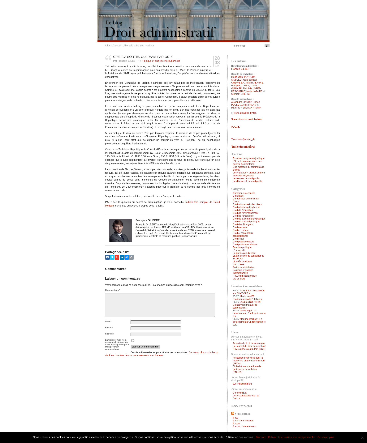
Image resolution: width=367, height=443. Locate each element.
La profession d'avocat (244, 253)
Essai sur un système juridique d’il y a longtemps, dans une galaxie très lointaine (249, 161)
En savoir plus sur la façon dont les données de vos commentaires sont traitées (161, 354)
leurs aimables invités (245, 113)
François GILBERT (241, 69)
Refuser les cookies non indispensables (292, 437)
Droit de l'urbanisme (243, 216)
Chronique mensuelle (244, 193)
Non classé (238, 264)
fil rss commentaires (243, 420)
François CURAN (240, 85)
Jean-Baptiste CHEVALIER (244, 81)
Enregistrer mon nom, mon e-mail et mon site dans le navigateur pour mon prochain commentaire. (117, 344)
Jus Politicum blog (242, 383)
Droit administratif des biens (247, 204)
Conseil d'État (240, 392)
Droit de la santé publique (246, 221)
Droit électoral (240, 227)
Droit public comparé (243, 241)
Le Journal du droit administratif (249, 346)
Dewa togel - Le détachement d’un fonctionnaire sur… (249, 313)
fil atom (236, 423)
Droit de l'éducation (243, 210)
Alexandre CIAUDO (241, 102)
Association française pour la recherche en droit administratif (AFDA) (249, 360)
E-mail (109, 327)
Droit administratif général (246, 207)
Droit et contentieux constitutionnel (243, 234)
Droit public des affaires (245, 244)
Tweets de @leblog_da (243, 139)
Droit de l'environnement (245, 213)
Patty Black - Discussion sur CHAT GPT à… (249, 292)
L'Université (239, 250)
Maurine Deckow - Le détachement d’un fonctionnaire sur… (249, 322)
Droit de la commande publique (249, 218)
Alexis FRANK (248, 105)
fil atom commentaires (244, 426)
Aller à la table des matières (138, 45)
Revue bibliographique (245, 276)
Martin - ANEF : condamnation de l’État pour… (248, 297)
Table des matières (243, 146)
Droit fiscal (238, 238)
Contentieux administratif (246, 198)
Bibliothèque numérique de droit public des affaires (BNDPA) (247, 369)
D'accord (261, 437)
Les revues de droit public (246, 178)
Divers (236, 201)
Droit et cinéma (240, 230)
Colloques (238, 195)
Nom (108, 321)
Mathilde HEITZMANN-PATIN (246, 107)
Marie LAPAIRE (254, 91)
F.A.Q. (235, 126)
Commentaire (112, 290)
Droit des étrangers (243, 224)
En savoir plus (325, 437)
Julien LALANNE (254, 82)
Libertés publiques (242, 261)
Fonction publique (242, 247)
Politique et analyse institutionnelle (161, 60)
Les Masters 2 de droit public (248, 181)
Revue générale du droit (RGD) (249, 349)
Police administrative (243, 267)
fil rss (235, 417)
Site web (109, 334)
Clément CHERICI (240, 94)
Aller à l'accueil (113, 45)
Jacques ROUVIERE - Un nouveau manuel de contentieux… (248, 305)
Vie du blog (239, 278)
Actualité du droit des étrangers (249, 343)
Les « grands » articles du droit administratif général (249, 174)
